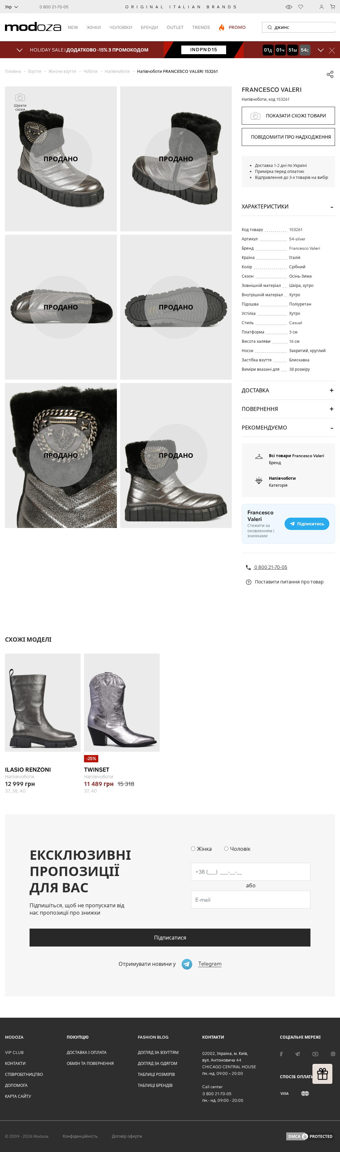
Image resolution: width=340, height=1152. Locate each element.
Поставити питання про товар (289, 582)
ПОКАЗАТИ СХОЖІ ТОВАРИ (296, 116)
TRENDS (201, 27)
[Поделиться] (330, 74)
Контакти (15, 1063)
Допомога (16, 1085)
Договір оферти (127, 1136)
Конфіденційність (80, 1136)
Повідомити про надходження (291, 137)
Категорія (278, 485)
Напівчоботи (282, 478)
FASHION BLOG (153, 1037)
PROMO (232, 27)
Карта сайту (18, 1096)
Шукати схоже (20, 107)
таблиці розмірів (156, 1074)
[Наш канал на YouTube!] (315, 1054)
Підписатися (170, 937)
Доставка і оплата (87, 1052)
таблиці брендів (155, 1085)
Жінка (204, 848)
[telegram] (297, 1054)
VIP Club (14, 1052)
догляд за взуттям (158, 1052)
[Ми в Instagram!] (333, 1054)
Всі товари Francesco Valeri (296, 455)
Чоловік (240, 848)
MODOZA (14, 1037)
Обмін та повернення (90, 1063)
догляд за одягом (157, 1063)
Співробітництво (24, 1074)
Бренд (275, 462)
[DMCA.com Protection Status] (310, 1136)
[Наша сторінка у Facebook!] (281, 1054)
